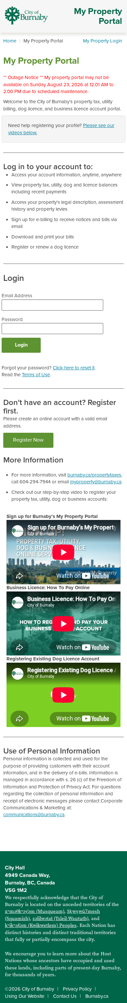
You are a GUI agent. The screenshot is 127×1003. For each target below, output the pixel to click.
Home (9, 41)
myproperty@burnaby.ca (95, 482)
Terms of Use (36, 375)
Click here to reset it (73, 368)
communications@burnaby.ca (33, 814)
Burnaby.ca (96, 996)
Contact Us (65, 996)
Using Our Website (24, 996)
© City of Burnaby (29, 989)
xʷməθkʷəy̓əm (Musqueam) (34, 911)
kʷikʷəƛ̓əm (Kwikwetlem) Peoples (41, 925)
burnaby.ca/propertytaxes (94, 475)
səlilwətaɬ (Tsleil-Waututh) (60, 918)
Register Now (28, 440)
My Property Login (102, 41)
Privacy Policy (77, 989)
